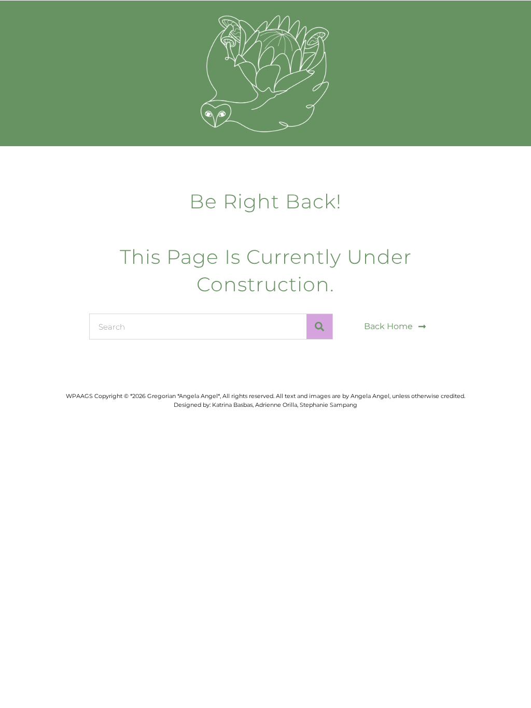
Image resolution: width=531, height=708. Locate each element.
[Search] (319, 326)
